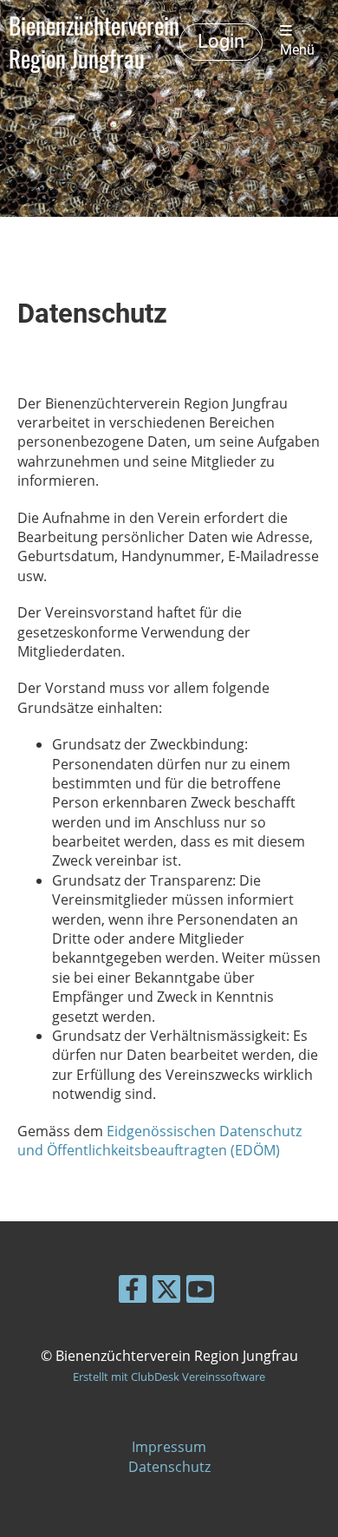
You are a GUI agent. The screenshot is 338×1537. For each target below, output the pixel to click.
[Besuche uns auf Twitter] (166, 1292)
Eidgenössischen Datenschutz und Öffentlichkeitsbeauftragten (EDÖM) (159, 1141)
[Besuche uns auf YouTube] (200, 1292)
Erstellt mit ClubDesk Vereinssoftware (169, 1376)
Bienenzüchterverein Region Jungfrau (94, 42)
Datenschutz (169, 1466)
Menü (297, 50)
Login (221, 41)
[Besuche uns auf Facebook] (132, 1292)
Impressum (169, 1446)
